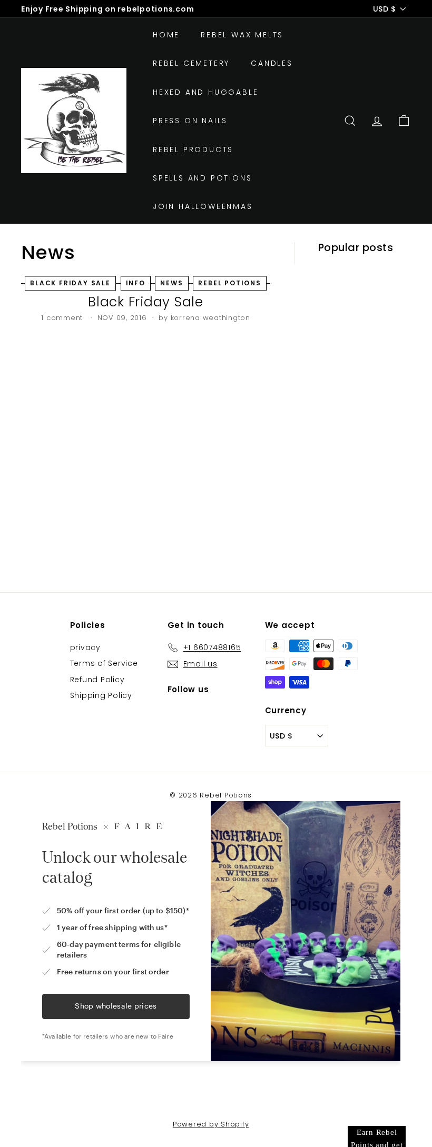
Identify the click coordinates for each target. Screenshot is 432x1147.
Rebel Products (193, 149)
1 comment (63, 318)
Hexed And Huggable (205, 92)
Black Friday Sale (145, 302)
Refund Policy (97, 679)
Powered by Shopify (211, 1124)
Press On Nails (190, 120)
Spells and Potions (202, 178)
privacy (85, 647)
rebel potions (229, 283)
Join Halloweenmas (203, 206)
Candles (272, 63)
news (171, 283)
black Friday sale (70, 283)
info (135, 283)
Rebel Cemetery (191, 63)
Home (166, 34)
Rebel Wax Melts (242, 34)
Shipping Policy (101, 695)
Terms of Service (104, 663)
